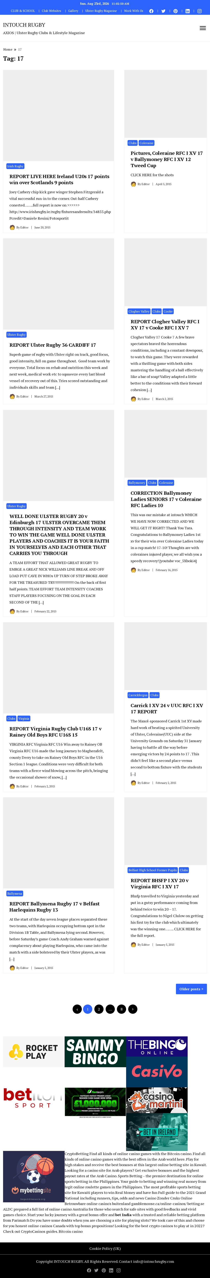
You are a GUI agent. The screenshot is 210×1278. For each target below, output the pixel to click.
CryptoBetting (77, 1153)
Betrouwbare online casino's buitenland (97, 1203)
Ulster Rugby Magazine (101, 11)
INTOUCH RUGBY (24, 24)
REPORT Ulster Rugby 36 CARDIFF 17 (52, 345)
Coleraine (146, 143)
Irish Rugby (15, 166)
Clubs (133, 143)
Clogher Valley (139, 311)
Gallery (73, 11)
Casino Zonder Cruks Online (168, 1198)
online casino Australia (68, 1209)
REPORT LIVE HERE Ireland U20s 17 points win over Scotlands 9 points (59, 179)
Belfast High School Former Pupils (153, 870)
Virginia (23, 718)
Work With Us (133, 11)
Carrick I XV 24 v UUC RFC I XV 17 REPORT (167, 708)
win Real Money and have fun (132, 1192)
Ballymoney (137, 483)
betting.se (195, 1203)
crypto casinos (161, 1225)
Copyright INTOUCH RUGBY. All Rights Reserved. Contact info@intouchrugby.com (105, 1261)
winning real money (180, 1181)
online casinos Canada (46, 1225)
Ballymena (14, 893)
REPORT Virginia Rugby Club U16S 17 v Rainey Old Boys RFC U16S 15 (55, 731)
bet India (123, 1214)
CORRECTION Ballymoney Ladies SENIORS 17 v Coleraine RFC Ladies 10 (166, 499)
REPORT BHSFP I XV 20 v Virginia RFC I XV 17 (159, 883)
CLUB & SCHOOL (23, 11)
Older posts (189, 988)
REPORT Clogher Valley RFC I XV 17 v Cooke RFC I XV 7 (165, 324)
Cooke (168, 311)
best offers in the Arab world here (157, 1159)
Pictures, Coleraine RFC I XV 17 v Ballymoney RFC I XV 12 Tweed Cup (167, 159)
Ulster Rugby (16, 335)
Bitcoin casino (179, 1153)
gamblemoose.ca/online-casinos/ (159, 1203)
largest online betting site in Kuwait (175, 1164)
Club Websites (51, 11)
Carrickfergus (138, 695)
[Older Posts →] (132, 1009)
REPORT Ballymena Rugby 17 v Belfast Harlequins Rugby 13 (54, 906)
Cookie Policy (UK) (105, 1248)
